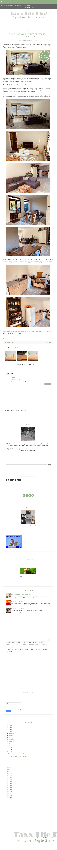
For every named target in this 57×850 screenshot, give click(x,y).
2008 (8, 793)
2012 (8, 785)
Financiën (18, 642)
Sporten (8, 649)
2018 (8, 773)
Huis (28, 30)
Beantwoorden (47, 383)
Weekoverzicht (45, 649)
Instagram (18, 644)
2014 (8, 781)
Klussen (11, 338)
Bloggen (8, 640)
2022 (8, 765)
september (11, 739)
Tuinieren (27, 649)
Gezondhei (35, 642)
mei (9, 747)
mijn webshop (23, 525)
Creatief (22, 640)
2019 (8, 771)
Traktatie (21, 649)
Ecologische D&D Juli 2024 (10, 363)
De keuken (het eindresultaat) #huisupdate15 (21, 594)
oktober (10, 737)
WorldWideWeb (9, 651)
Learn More (26, 7)
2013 (8, 783)
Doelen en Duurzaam (37, 640)
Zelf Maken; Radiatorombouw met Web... (21, 364)
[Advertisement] (14, 672)
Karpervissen (31, 644)
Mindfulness (43, 644)
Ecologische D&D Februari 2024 (32, 363)
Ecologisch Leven (10, 642)
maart (10, 751)
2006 (8, 795)
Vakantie (32, 649)
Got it (33, 7)
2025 (8, 727)
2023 (8, 731)
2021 (8, 767)
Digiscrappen (28, 640)
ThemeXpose (51, 837)
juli (9, 743)
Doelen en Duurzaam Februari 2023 (16, 753)
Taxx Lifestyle (14, 649)
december (11, 733)
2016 (8, 777)
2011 (8, 787)
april (9, 749)
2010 (8, 789)
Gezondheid (41, 642)
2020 (8, 769)
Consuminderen (15, 640)
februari (10, 761)
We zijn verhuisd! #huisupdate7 (17, 85)
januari (10, 763)
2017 (8, 775)
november (11, 735)
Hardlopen (8, 644)
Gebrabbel (23, 642)
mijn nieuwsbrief (27, 449)
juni (9, 745)
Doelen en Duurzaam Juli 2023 (18, 608)
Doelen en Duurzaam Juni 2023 (18, 601)
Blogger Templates (36, 837)
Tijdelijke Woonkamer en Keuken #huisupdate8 (18, 756)
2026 (8, 725)
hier (27, 450)
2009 (8, 791)
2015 (8, 779)
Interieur (24, 644)
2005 (8, 797)
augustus (10, 741)
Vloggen (38, 649)
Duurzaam (45, 640)
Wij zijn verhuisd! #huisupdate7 (15, 759)
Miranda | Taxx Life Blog (25, 40)
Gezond (29, 642)
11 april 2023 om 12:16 (15, 379)
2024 (8, 729)
